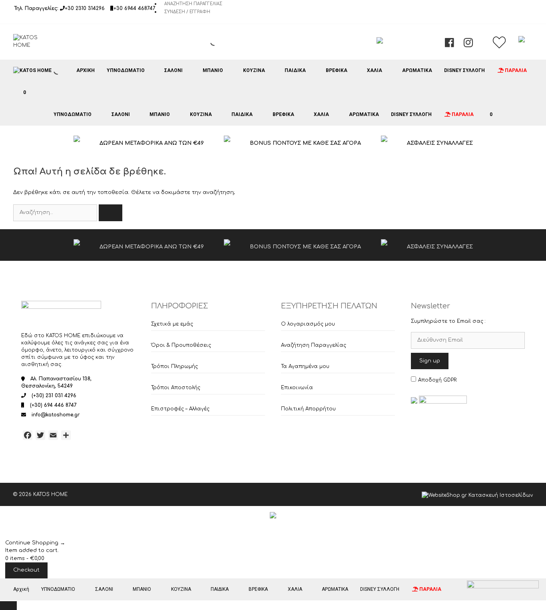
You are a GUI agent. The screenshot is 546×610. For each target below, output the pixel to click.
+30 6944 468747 (134, 8)
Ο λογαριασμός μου (308, 324)
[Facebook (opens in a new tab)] (449, 45)
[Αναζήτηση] (110, 212)
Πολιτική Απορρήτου (308, 409)
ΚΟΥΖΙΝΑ (254, 70)
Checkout (26, 570)
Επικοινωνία (297, 387)
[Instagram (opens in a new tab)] (468, 45)
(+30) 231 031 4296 (54, 395)
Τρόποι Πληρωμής (174, 366)
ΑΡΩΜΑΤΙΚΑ (417, 70)
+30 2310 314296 (85, 8)
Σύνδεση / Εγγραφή (187, 12)
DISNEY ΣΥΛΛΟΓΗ (464, 70)
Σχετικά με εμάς (172, 324)
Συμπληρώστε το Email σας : (448, 321)
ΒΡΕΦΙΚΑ (336, 70)
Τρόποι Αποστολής (175, 387)
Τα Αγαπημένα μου (305, 366)
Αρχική (85, 70)
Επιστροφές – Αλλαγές (180, 409)
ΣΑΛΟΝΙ (173, 70)
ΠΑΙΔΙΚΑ (295, 70)
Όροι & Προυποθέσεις (181, 345)
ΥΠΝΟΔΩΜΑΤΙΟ (126, 70)
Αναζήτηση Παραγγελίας (193, 4)
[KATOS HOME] (32, 70)
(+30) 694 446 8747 (53, 405)
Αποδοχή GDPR (437, 380)
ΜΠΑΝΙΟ (213, 70)
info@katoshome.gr (56, 415)
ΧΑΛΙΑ (374, 70)
